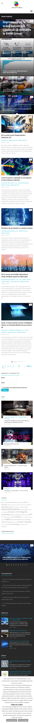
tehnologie (15, 524)
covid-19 (28, 505)
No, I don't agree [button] (23, 720)
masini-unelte (10, 517)
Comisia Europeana (17, 504)
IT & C (16, 183)
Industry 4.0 (13, 512)
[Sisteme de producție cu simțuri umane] (17, 217)
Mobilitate (7, 417)
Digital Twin (12, 507)
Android (4, 502)
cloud (11, 504)
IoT (17, 279)
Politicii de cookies (17, 704)
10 (19, 366)
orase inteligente (24, 517)
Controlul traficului (15, 618)
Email (3, 382)
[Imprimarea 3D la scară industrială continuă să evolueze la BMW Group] (17, 28)
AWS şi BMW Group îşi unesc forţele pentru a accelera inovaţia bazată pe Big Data (21, 644)
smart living (4, 524)
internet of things (15, 515)
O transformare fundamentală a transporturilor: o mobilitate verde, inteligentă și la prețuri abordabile (19, 623)
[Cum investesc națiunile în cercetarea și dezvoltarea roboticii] (17, 166)
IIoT (17, 231)
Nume (3, 377)
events (15, 509)
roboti (7, 519)
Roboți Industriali (23, 183)
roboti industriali (15, 519)
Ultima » (29, 366)
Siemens (28, 519)
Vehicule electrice (21, 630)
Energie (24, 661)
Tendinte (26, 524)
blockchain (18, 502)
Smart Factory (13, 140)
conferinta (23, 504)
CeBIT (8, 504)
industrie (5, 512)
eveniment (6, 509)
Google (25, 509)
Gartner (21, 509)
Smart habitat (15, 522)
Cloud (16, 641)
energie (26, 507)
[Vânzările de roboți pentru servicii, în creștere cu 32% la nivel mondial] (17, 85)
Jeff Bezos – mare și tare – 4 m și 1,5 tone (16, 490)
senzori (23, 519)
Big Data (12, 641)
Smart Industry (22, 140)
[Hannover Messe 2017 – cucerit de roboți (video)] (17, 457)
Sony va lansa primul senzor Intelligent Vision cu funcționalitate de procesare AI (16, 325)
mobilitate (17, 517)
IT (1, 517)
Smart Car (14, 417)
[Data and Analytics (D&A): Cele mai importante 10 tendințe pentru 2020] (17, 104)
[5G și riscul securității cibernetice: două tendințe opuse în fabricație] (17, 263)
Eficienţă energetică (15, 661)
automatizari (10, 502)
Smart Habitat (6, 281)
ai (2, 502)
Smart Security (24, 281)
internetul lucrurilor (24, 514)
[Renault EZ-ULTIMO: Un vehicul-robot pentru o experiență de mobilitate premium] (17, 409)
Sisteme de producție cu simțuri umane (17, 228)
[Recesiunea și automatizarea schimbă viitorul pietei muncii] (17, 47)
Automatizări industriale (8, 231)
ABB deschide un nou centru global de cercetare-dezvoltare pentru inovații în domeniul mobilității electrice (20, 634)
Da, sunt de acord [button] (11, 720)
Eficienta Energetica (20, 507)
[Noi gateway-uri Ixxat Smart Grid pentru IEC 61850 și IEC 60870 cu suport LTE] (4, 663)
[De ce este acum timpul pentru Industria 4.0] (17, 124)
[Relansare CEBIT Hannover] (17, 436)
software (9, 524)
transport (3, 526)
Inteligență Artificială (7, 183)
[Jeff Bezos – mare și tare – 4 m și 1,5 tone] (17, 481)
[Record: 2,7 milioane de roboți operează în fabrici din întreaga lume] (17, 66)
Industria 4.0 (4, 140)
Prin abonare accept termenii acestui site (15, 387)
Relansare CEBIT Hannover (11, 444)
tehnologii (22, 524)
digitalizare (5, 507)
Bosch (22, 502)
